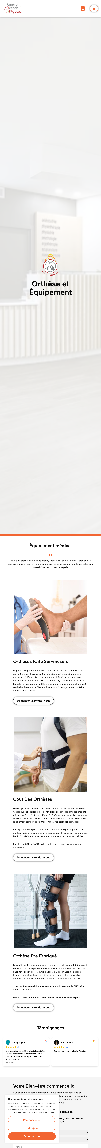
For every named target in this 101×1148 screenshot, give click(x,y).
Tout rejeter (31, 1128)
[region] (32, 1119)
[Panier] (94, 8)
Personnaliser (31, 1120)
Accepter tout (32, 1136)
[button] (83, 8)
